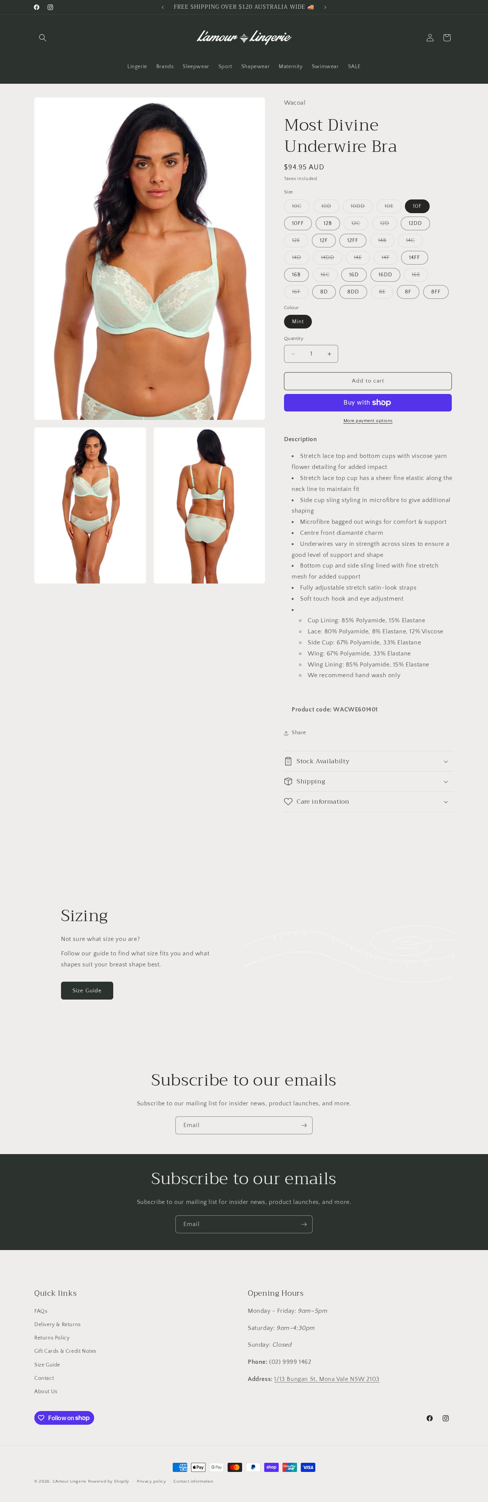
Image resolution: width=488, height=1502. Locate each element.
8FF (436, 292)
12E (300, 242)
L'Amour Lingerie (70, 1481)
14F (390, 259)
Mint (298, 322)
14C (414, 242)
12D (388, 225)
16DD (385, 275)
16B (296, 275)
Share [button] (299, 733)
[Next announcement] (325, 7)
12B (328, 223)
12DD (415, 223)
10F (417, 206)
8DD (353, 292)
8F (408, 292)
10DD (362, 208)
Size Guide (87, 990)
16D (354, 275)
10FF (298, 223)
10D (330, 208)
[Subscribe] (303, 1125)
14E (362, 259)
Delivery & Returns (57, 1325)
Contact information (193, 1481)
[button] (42, 37)
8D (324, 292)
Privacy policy (151, 1481)
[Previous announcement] (162, 7)
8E (386, 294)
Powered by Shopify (109, 1481)
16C (329, 276)
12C (360, 225)
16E (420, 276)
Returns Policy (51, 1338)
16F (300, 294)
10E (393, 208)
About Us (46, 1392)
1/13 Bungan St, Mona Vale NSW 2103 (326, 1379)
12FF (352, 241)
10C (301, 208)
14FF (414, 258)
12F (324, 241)
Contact (44, 1378)
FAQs (40, 1311)
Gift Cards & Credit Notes (65, 1352)
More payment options (368, 420)
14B (386, 242)
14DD (331, 259)
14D (300, 259)
